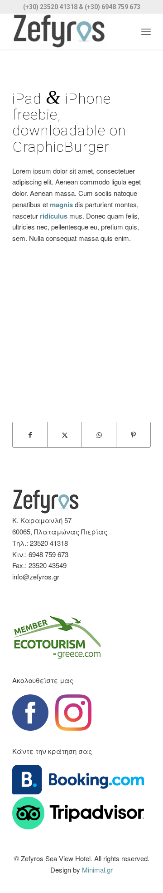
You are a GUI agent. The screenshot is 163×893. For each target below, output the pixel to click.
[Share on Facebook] (30, 435)
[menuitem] (146, 31)
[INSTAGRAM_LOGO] (73, 712)
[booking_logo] (78, 779)
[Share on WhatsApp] (99, 435)
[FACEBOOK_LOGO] (30, 712)
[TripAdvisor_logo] (78, 813)
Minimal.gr (97, 869)
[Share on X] (65, 435)
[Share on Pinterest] (133, 435)
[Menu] (146, 31)
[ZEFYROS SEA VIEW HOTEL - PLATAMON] (67, 31)
